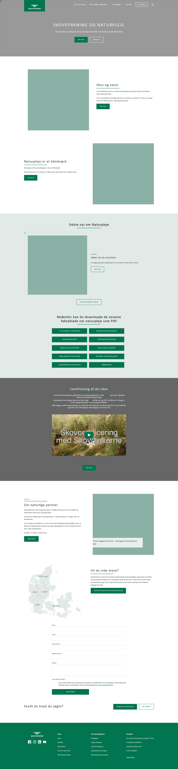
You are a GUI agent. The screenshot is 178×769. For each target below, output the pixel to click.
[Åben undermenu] (107, 4)
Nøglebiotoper (107, 365)
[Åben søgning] (152, 4)
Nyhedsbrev (61, 747)
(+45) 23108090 (131, 751)
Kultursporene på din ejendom (106, 331)
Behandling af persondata (99, 755)
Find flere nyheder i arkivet (89, 302)
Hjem (59, 738)
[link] (34, 5)
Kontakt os (96, 39)
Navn (54, 625)
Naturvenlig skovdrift (69, 339)
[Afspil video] (89, 435)
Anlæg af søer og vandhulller (69, 348)
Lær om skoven (80, 5)
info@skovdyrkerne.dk (134, 747)
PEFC (107, 395)
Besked (54, 663)
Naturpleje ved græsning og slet (106, 356)
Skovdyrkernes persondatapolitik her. (100, 685)
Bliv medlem (146, 707)
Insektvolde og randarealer (106, 339)
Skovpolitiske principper (99, 751)
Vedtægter (94, 738)
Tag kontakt (31, 539)
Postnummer (56, 644)
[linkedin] (39, 741)
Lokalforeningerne (97, 747)
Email (54, 634)
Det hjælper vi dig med (98, 5)
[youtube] (44, 741)
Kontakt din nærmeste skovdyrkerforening (108, 590)
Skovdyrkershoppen (64, 755)
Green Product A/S (63, 751)
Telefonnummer (56, 653)
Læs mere (81, 39)
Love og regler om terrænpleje (69, 331)
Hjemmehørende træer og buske (69, 365)
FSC (90, 400)
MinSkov (143, 5)
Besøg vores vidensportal (125, 707)
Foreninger (116, 5)
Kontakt (129, 5)
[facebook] (29, 741)
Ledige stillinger (96, 742)
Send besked (70, 692)
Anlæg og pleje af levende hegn (69, 356)
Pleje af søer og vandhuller (107, 348)
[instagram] (34, 741)
